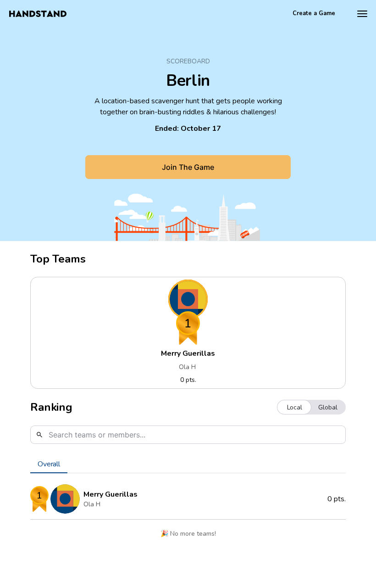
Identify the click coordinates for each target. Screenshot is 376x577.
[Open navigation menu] (362, 14)
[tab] (48, 464)
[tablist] (188, 464)
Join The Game (188, 167)
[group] (311, 407)
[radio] (294, 407)
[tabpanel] (188, 513)
